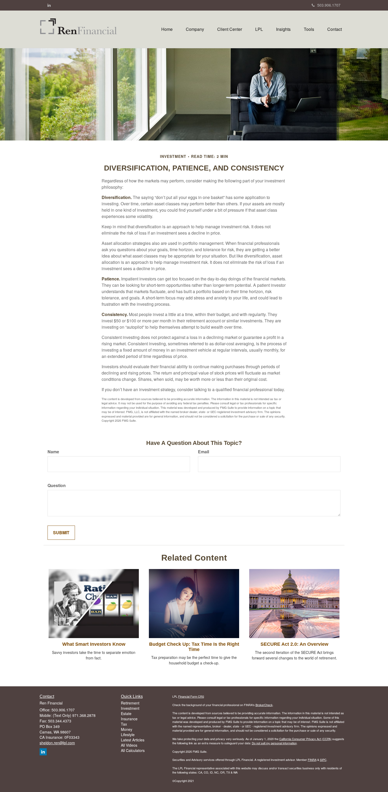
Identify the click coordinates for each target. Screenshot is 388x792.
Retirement (130, 703)
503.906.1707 (328, 5)
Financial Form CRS (191, 696)
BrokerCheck (264, 705)
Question (57, 485)
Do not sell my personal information (274, 743)
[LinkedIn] (49, 5)
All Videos (129, 745)
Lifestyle (128, 734)
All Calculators (133, 750)
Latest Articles (132, 739)
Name (53, 452)
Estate (126, 713)
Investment (130, 708)
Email (203, 452)
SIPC (323, 759)
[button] (195, 29)
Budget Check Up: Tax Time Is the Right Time (194, 647)
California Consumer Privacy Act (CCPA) (305, 739)
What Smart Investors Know (93, 644)
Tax (124, 724)
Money (126, 729)
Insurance (129, 718)
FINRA (312, 759)
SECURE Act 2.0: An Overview (294, 644)
